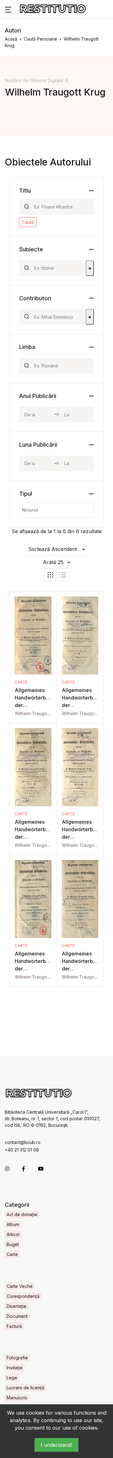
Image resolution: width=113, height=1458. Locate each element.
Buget (13, 1244)
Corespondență (23, 1296)
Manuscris (17, 1397)
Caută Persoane (40, 39)
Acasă (11, 39)
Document (17, 1316)
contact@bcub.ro (22, 1142)
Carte (21, 682)
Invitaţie (15, 1367)
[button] (8, 9)
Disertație (16, 1306)
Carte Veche (20, 1286)
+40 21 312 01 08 (22, 1149)
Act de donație (22, 1214)
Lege (12, 1377)
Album (13, 1224)
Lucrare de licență (25, 1387)
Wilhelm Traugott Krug (38, 713)
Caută (28, 222)
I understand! (56, 1445)
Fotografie (17, 1357)
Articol (13, 1234)
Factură (14, 1326)
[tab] (50, 575)
